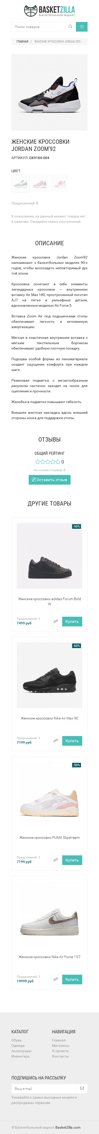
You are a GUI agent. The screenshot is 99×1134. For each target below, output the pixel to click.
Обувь (16, 1040)
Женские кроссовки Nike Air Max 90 (49, 718)
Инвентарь (20, 1056)
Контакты (60, 1056)
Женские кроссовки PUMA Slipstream (49, 837)
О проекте (60, 1051)
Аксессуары (21, 1051)
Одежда (18, 1045)
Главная (59, 1040)
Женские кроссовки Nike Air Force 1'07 (49, 957)
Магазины (60, 1045)
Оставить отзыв (51, 479)
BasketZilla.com (67, 1127)
